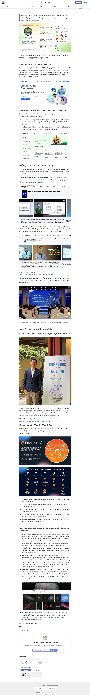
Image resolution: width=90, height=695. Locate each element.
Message (37, 670)
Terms (48, 685)
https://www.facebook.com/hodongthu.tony (53, 612)
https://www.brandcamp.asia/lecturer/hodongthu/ (36, 274)
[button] (9, 6)
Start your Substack (41, 688)
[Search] (69, 2)
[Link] (17, 64)
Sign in (85, 2)
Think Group (38, 70)
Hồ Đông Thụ (24, 662)
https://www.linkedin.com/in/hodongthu (42, 617)
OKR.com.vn (26, 120)
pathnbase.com (34, 127)
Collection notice (54, 685)
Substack (38, 692)
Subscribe (78, 2)
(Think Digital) (48, 70)
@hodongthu (24, 663)
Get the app (52, 688)
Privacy (44, 685)
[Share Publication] (72, 2)
